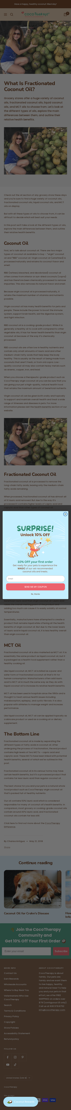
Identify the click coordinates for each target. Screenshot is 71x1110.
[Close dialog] (65, 514)
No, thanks (35, 594)
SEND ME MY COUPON (35, 586)
